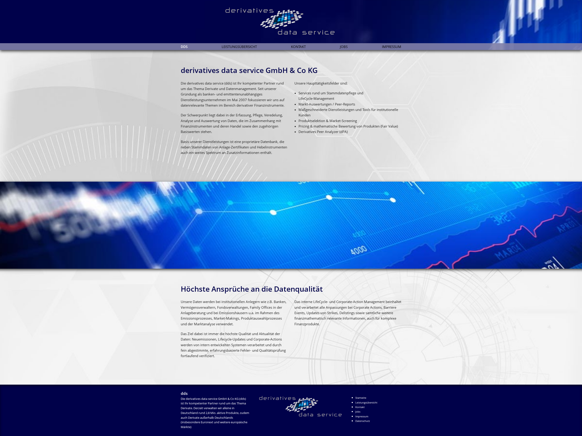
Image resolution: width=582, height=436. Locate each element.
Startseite (360, 397)
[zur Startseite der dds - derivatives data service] (258, 17)
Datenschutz (362, 421)
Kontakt (298, 46)
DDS (184, 46)
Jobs (344, 46)
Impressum (391, 46)
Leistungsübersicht (239, 46)
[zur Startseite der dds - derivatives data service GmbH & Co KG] (300, 404)
